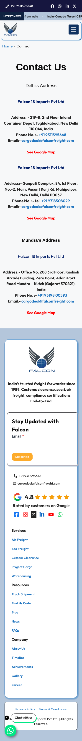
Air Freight (20, 540)
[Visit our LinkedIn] (42, 514)
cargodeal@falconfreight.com (47, 140)
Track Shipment (23, 594)
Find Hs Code (21, 603)
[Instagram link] (60, 6)
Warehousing (21, 576)
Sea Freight (20, 549)
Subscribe (22, 456)
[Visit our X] (33, 514)
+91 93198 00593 (52, 295)
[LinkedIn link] (67, 6)
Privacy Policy (25, 709)
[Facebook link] (52, 6)
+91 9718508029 (55, 200)
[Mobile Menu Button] (74, 29)
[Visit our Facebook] (16, 514)
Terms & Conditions (53, 709)
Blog (15, 612)
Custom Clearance (25, 558)
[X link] (75, 6)
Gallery (17, 676)
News (16, 621)
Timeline (18, 658)
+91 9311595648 (21, 6)
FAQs (15, 630)
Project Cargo (22, 567)
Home (7, 46)
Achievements (22, 667)
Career (17, 685)
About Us (18, 649)
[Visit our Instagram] (25, 514)
